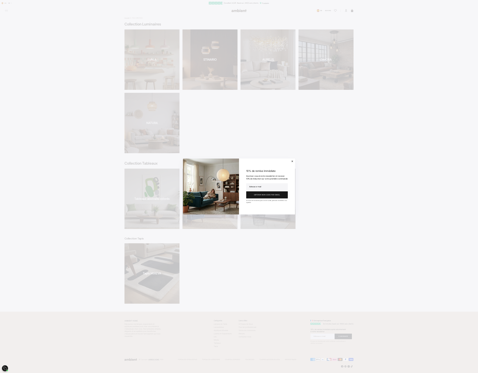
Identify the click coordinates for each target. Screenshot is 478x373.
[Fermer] (292, 161)
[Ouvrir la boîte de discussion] (5, 368)
